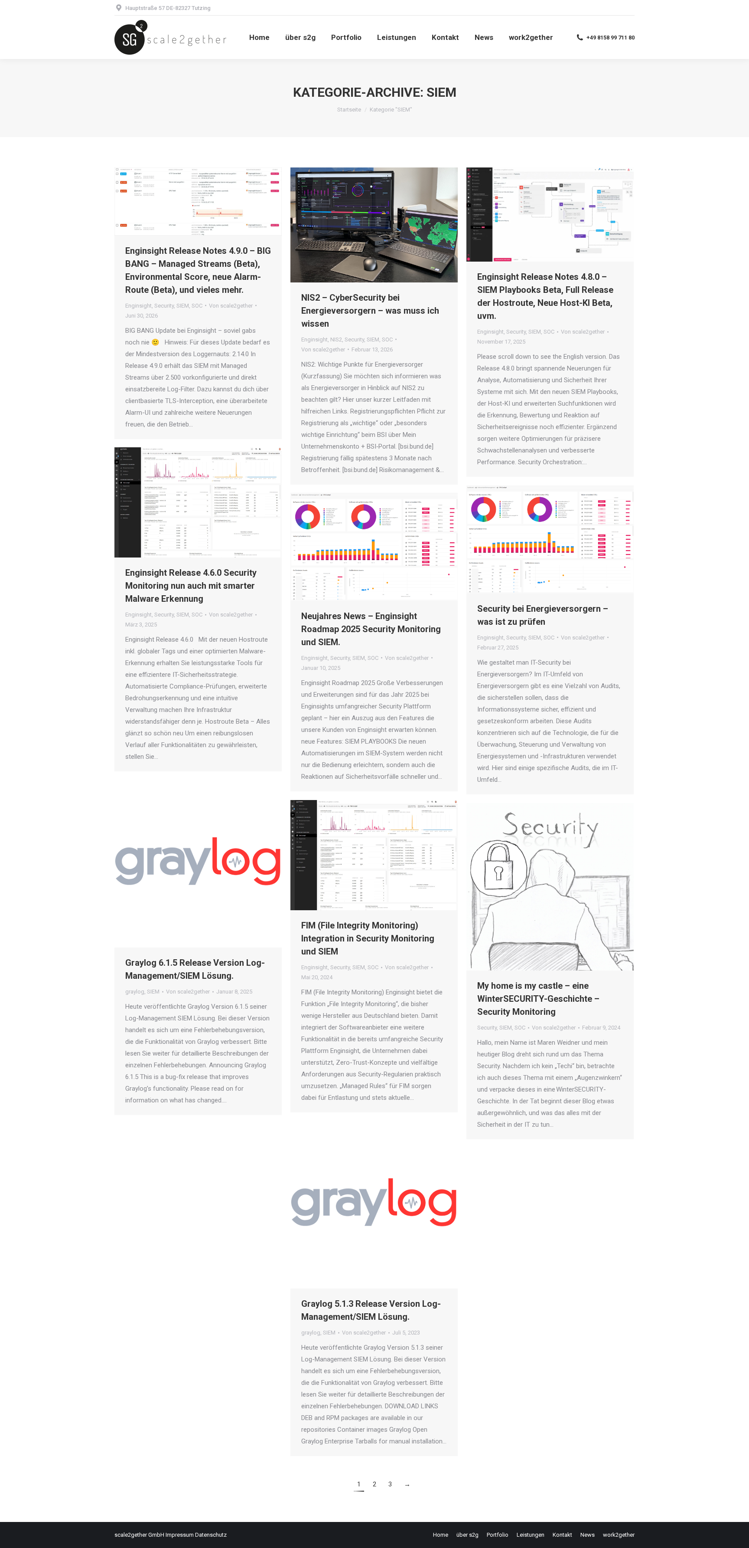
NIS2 (336, 339)
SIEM (182, 305)
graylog (134, 991)
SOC (197, 305)
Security (164, 305)
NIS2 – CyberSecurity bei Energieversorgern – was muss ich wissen (370, 310)
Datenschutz (211, 1535)
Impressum (180, 1535)
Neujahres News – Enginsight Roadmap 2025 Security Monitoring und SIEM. (371, 629)
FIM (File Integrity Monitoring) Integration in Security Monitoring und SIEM (367, 938)
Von (231, 305)
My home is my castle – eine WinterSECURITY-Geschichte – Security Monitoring (538, 999)
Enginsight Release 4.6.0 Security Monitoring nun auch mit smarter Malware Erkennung (191, 585)
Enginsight (138, 305)
